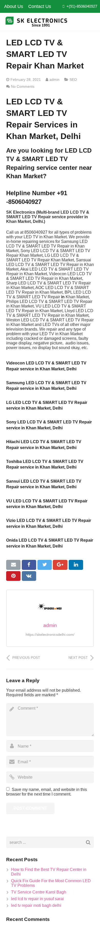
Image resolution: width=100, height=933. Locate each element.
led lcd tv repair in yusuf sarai (37, 899)
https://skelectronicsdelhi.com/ (50, 634)
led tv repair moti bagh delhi (36, 905)
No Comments (22, 86)
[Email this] (13, 565)
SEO (73, 79)
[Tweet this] (44, 565)
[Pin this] (13, 576)
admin (54, 79)
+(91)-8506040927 (81, 6)
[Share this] (29, 565)
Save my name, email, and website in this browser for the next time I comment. (46, 791)
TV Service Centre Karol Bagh (38, 892)
